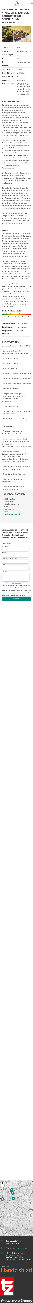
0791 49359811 (9, 509)
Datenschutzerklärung (11, 595)
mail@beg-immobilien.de (12, 514)
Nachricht (5, 571)
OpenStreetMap (23, 1235)
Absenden (16, 599)
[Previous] (5, 34)
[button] (32, 3)
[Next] (28, 34)
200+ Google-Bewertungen (17, 1254)
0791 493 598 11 (20, 1248)
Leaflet (16, 1235)
